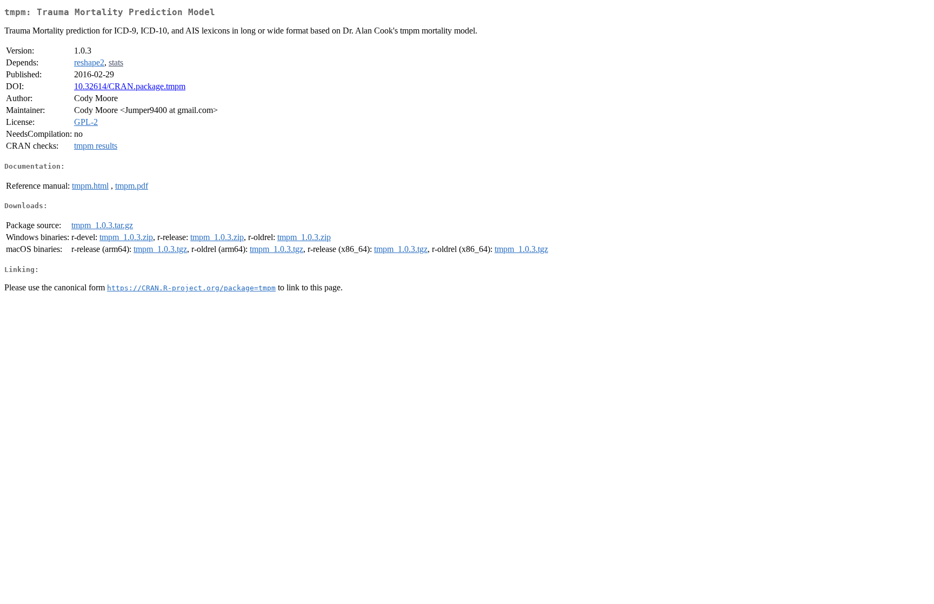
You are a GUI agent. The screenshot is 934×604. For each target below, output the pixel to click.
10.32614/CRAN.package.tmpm (129, 86)
